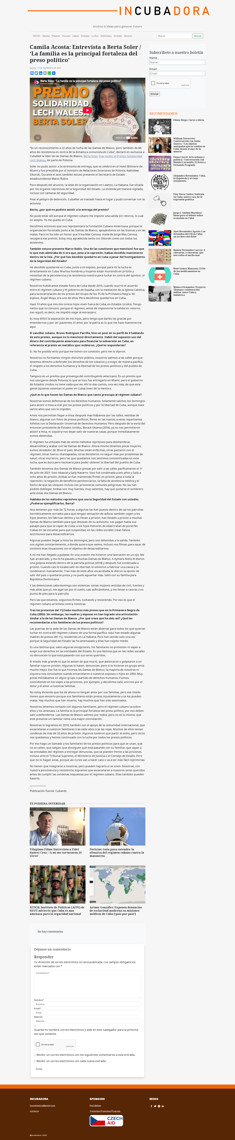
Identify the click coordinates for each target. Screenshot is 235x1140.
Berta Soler (91, 156)
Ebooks (46, 35)
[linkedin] (163, 1106)
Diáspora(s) (106, 35)
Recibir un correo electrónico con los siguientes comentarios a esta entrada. (86, 1055)
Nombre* (39, 1000)
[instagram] (159, 1106)
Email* (37, 1008)
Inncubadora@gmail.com (42, 1105)
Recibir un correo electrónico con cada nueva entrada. (71, 1061)
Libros (75, 35)
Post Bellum (95, 1105)
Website (38, 1016)
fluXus (95, 35)
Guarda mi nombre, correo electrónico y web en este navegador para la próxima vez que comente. (86, 1032)
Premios (56, 35)
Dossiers (85, 35)
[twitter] (155, 1106)
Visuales (66, 35)
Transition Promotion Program (105, 1111)
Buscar (197, 35)
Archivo (128, 35)
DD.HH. (36, 35)
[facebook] (151, 1106)
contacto (34, 1111)
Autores (118, 35)
